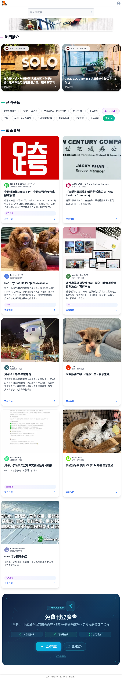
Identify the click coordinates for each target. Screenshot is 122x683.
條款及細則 (61, 656)
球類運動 (80, 118)
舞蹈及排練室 (10, 111)
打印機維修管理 (45, 118)
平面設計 (95, 118)
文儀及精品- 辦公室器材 (55, 111)
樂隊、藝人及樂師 (22, 118)
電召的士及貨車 (30, 111)
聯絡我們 (54, 677)
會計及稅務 (64, 118)
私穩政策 (72, 677)
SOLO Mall (110, 111)
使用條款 (63, 677)
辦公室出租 (78, 111)
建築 (6, 118)
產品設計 (94, 111)
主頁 (47, 677)
